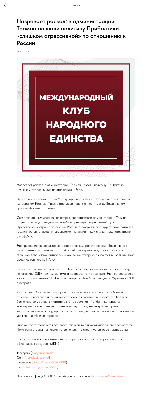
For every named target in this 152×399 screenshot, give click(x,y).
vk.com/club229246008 (49, 362)
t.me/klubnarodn (42, 353)
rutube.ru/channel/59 (40, 367)
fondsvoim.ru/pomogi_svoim (109, 376)
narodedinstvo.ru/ (37, 357)
